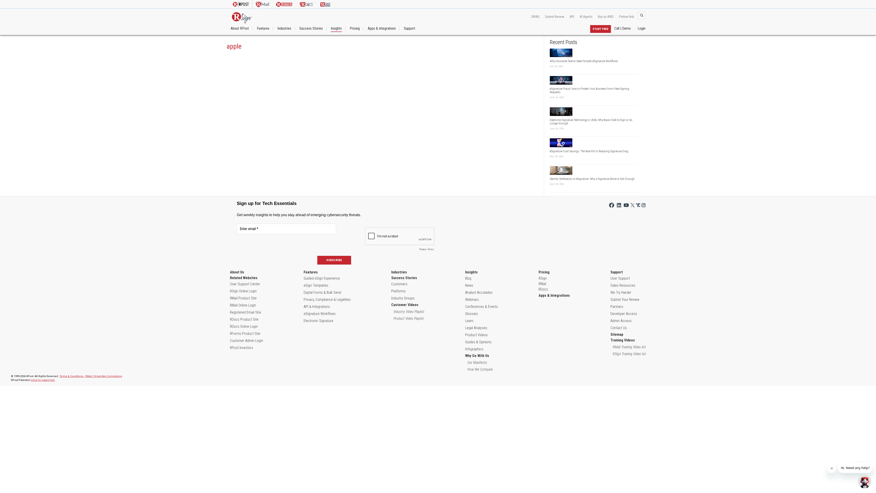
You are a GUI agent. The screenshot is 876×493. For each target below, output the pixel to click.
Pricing (355, 28)
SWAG (535, 16)
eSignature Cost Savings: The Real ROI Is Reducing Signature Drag (589, 151)
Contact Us (618, 328)
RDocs (543, 289)
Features (263, 28)
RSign (543, 278)
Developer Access (623, 314)
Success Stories (311, 28)
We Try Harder (620, 292)
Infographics (474, 349)
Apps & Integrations (382, 28)
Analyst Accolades (479, 292)
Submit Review (554, 16)
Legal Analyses (476, 328)
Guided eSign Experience (322, 278)
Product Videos (476, 335)
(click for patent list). (42, 380)
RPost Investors (241, 348)
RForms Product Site (245, 333)
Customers (399, 284)
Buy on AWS (606, 16)
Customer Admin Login (246, 340)
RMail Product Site (243, 298)
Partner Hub (626, 16)
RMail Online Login (243, 305)
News (469, 285)
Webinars (472, 299)
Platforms (398, 291)
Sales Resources (622, 285)
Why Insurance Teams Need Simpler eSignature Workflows (584, 61)
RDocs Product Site (244, 319)
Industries (284, 28)
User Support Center (245, 284)
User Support (620, 278)
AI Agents (586, 16)
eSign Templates (316, 285)
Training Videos (622, 340)
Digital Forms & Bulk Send (322, 292)
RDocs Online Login (244, 326)
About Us (237, 272)
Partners (616, 306)
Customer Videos (404, 305)
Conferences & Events (481, 306)
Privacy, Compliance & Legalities (327, 299)
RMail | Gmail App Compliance (103, 376)
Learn (469, 321)
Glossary (471, 314)
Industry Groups (403, 298)
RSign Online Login (243, 291)
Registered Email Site (245, 312)
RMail (542, 284)
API (572, 16)
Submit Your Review (624, 299)
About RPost (240, 28)
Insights (336, 28)
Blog (468, 278)
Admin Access (621, 321)
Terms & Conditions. (71, 376)
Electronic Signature (318, 321)
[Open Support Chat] (864, 481)
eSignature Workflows (320, 314)
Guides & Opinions (478, 342)
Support (409, 28)
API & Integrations (317, 306)
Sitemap (616, 334)
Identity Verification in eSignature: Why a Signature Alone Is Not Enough (592, 179)
